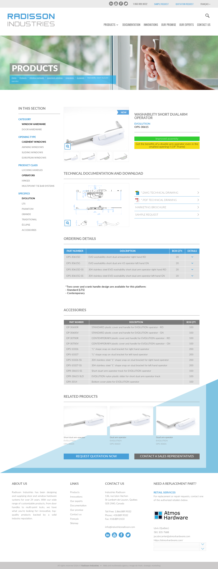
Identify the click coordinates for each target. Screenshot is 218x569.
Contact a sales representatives (167, 456)
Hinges (26, 181)
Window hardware (36, 78)
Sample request (161, 4)
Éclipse (26, 225)
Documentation (131, 24)
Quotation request (185, 4)
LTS (23, 204)
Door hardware (32, 130)
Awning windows (33, 147)
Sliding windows (32, 153)
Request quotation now (96, 456)
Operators (70, 78)
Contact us (203, 24)
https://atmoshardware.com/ (168, 540)
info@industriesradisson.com (120, 527)
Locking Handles (32, 170)
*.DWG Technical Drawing (159, 192)
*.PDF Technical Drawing (159, 200)
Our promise (168, 24)
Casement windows (55, 78)
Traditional (29, 220)
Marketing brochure (150, 207)
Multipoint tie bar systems (38, 186)
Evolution (80, 78)
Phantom (27, 209)
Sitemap (74, 523)
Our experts (186, 24)
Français (204, 4)
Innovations (151, 24)
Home (14, 78)
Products (109, 24)
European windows (34, 158)
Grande (26, 214)
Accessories (29, 230)
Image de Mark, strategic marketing (144, 566)
